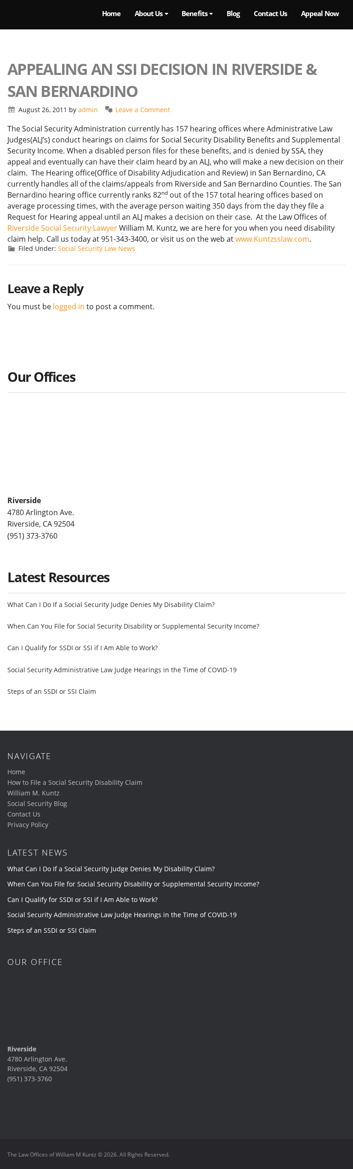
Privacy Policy (27, 824)
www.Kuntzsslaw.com (272, 239)
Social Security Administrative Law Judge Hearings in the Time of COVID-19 (122, 669)
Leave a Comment (142, 109)
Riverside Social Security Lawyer (62, 228)
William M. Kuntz (33, 793)
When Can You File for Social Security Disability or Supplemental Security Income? (133, 626)
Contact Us (23, 814)
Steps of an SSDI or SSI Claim (51, 691)
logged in (69, 306)
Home (16, 771)
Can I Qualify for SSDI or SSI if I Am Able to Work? (82, 647)
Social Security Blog (37, 803)
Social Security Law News (96, 248)
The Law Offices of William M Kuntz (46, 14)
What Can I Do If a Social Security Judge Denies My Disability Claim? (111, 604)
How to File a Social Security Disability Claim (74, 782)
